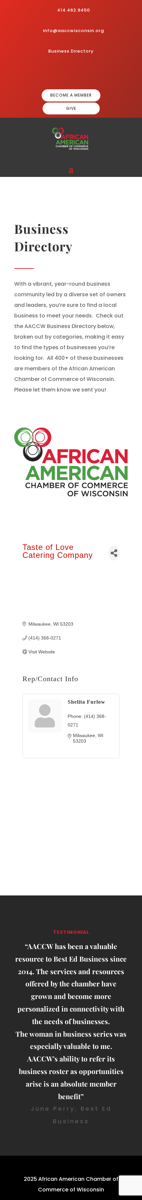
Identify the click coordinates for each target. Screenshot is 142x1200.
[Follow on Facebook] (62, 73)
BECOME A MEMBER (71, 95)
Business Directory (71, 51)
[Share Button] (114, 553)
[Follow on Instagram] (72, 73)
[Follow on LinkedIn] (83, 73)
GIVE (71, 108)
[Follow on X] (93, 73)
